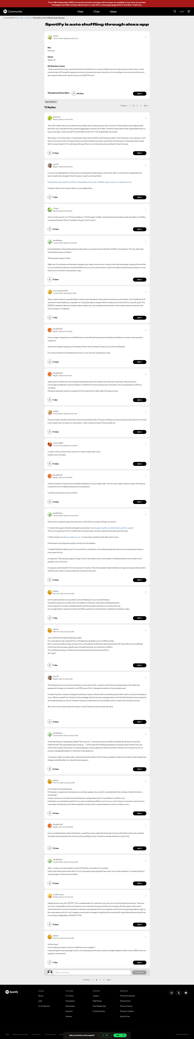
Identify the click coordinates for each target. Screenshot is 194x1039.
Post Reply (139, 972)
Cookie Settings (50, 1034)
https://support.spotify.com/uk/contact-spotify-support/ (112, 528)
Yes (117, 1035)
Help (80, 11)
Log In (182, 11)
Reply (139, 94)
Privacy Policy (36, 1034)
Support (96, 995)
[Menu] (189, 11)
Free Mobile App (99, 1006)
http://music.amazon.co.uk (70, 537)
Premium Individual (127, 995)
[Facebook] (186, 993)
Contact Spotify (99, 1011)
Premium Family (126, 1006)
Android (28, 18)
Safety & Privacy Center (20, 1034)
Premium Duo (125, 1001)
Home (16, 18)
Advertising (70, 1006)
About (40, 995)
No (107, 1035)
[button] (146, 37)
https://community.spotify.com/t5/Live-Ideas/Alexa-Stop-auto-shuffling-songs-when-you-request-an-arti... (90, 182)
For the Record (44, 1006)
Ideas (113, 11)
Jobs (40, 1001)
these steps (111, 5)
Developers (70, 1001)
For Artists (69, 995)
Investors (69, 1011)
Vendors (68, 1016)
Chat (96, 11)
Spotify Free (125, 1016)
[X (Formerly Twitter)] (178, 993)
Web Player (97, 1001)
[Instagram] (171, 993)
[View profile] (50, 37)
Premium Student (127, 1011)
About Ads (63, 1034)
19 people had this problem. (59, 93)
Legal (7, 1034)
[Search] (175, 11)
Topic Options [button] (50, 102)
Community (15, 11)
